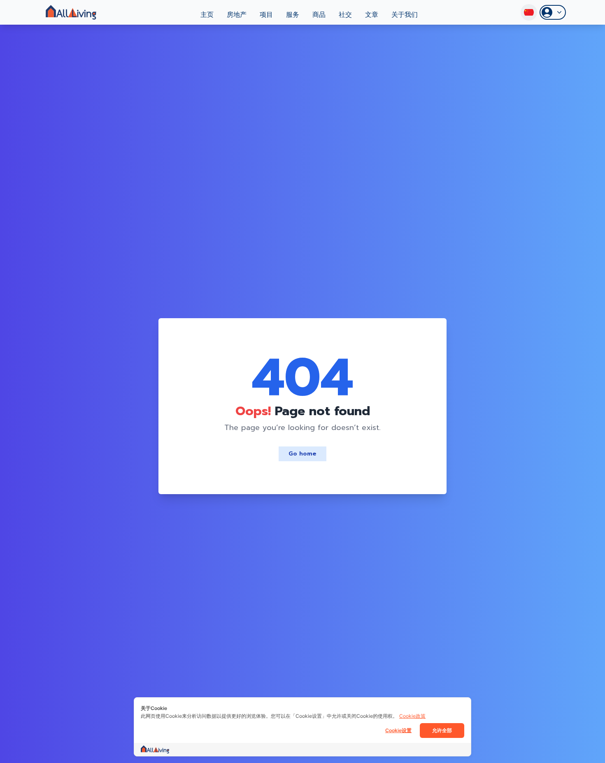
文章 (371, 15)
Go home (302, 453)
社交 (345, 15)
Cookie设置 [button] (398, 730)
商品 (319, 15)
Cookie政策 (412, 716)
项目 (266, 15)
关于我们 (404, 15)
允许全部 (442, 730)
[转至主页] (71, 12)
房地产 (237, 15)
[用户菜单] (553, 12)
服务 (292, 15)
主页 (207, 15)
